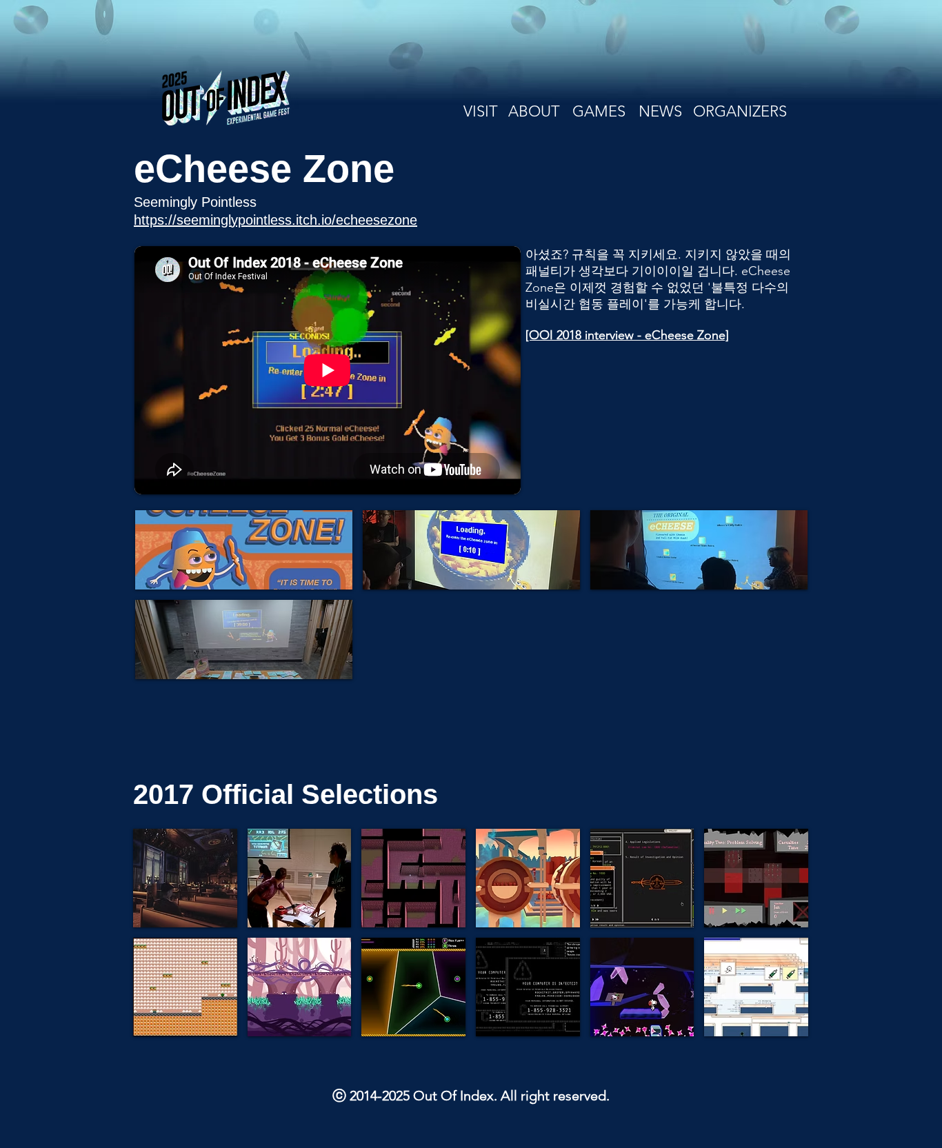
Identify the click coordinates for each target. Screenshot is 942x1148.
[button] (243, 550)
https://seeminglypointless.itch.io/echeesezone (275, 220)
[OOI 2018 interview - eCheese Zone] (627, 335)
